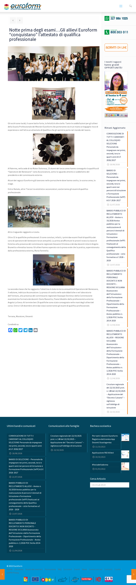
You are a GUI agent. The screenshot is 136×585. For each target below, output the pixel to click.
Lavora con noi (95, 569)
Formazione (50, 569)
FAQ (59, 569)
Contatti (108, 569)
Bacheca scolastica (100, 426)
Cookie (117, 569)
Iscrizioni (68, 569)
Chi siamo (18, 569)
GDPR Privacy (13, 572)
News (84, 569)
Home (9, 569)
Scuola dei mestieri (34, 569)
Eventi (77, 569)
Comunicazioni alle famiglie (63, 426)
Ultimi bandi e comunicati (21, 426)
